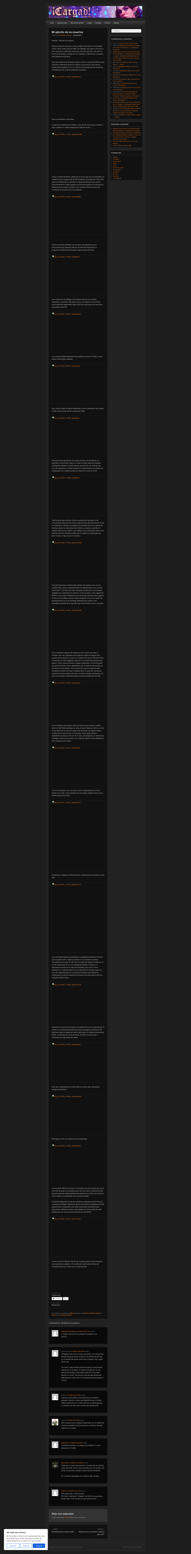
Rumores (115, 174)
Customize (13, 1546)
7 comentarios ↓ (77, 35)
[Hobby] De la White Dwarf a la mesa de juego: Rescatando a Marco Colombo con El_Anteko (126, 58)
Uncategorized (117, 178)
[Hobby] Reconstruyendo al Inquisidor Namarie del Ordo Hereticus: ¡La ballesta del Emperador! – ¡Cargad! (126, 54)
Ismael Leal (116, 98)
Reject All (26, 1546)
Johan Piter (64, 1443)
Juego (114, 165)
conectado (67, 1517)
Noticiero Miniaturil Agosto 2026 (128, 43)
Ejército (86, 1313)
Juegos (89, 23)
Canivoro (63, 1491)
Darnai (69, 35)
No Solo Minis (117, 170)
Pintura (98, 1313)
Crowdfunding (117, 161)
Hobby (71, 1313)
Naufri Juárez (65, 1463)
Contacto (107, 23)
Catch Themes (138, 1547)
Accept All (39, 1546)
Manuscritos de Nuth (77, 23)
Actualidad (116, 159)
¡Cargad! (115, 157)
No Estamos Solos (118, 168)
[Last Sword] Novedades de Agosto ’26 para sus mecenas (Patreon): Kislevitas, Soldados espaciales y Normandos (126, 94)
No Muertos (92, 1313)
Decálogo (98, 23)
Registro (116, 23)
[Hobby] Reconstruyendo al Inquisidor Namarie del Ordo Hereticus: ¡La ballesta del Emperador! (126, 47)
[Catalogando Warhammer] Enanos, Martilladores (127, 133)
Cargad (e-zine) (62, 23)
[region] (26, 1539)
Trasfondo (116, 176)
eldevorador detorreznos (68, 1331)
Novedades (116, 172)
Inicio (52, 23)
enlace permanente (65, 1315)
